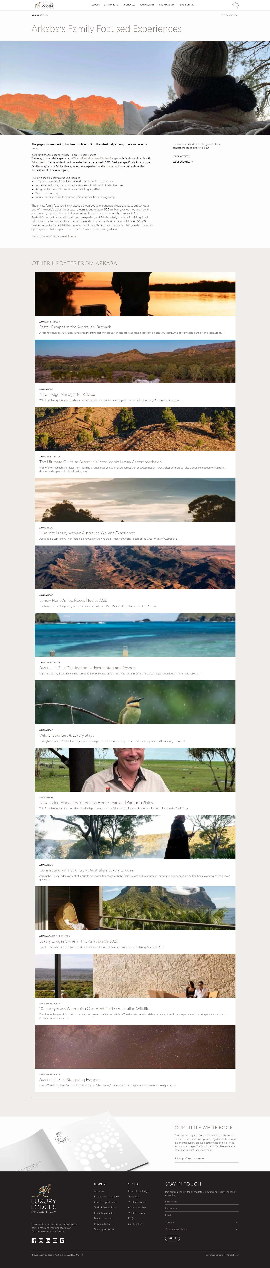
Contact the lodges (139, 1191)
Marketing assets (103, 1213)
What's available (137, 1208)
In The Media (53, 322)
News (50, 389)
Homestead (112, 166)
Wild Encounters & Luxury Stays (66, 736)
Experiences (128, 5)
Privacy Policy (232, 1255)
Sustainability (166, 5)
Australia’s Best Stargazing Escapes (69, 1080)
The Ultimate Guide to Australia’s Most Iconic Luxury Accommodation (100, 462)
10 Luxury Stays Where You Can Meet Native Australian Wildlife (94, 1009)
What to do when (137, 1213)
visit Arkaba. (69, 236)
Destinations (111, 5)
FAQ (130, 1218)
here (35, 148)
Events (44, 15)
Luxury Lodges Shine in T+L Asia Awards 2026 (78, 941)
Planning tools (102, 1224)
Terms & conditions (214, 1255)
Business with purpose (106, 1197)
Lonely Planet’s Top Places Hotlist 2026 (73, 601)
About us (99, 1191)
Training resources (104, 1229)
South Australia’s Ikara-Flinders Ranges (96, 158)
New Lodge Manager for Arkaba (67, 395)
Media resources (103, 1218)
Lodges (96, 5)
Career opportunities (106, 1202)
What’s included (137, 1202)
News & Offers (186, 5)
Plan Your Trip (147, 5)
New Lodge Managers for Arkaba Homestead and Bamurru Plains (96, 803)
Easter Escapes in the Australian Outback (75, 327)
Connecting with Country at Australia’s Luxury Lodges (86, 870)
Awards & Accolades (58, 936)
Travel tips (133, 1197)
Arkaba (35, 15)
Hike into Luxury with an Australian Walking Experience (87, 533)
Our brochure (135, 1224)
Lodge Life (68, 1224)
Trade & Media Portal (105, 1208)
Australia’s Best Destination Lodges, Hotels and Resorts (87, 668)
